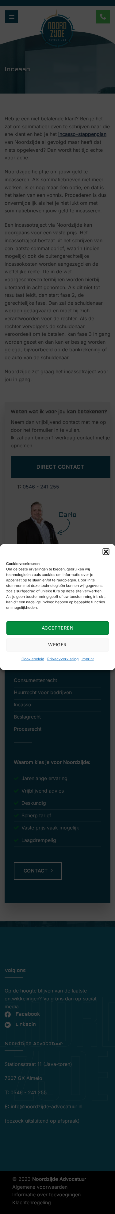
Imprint (88, 658)
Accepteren (58, 628)
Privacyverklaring (63, 658)
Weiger (57, 645)
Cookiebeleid (32, 658)
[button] (106, 552)
